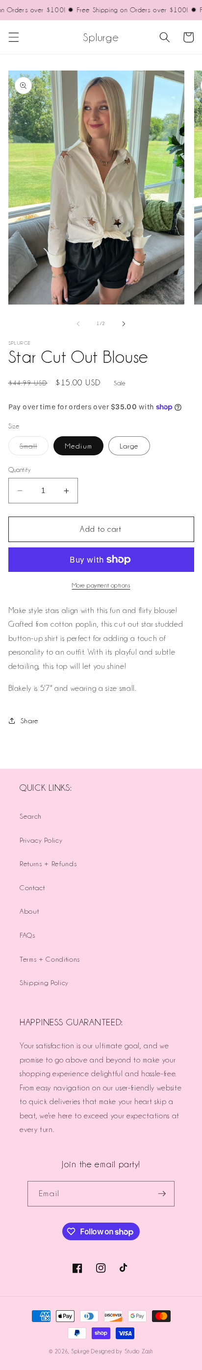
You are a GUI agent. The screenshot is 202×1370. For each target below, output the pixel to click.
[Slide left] (78, 323)
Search (31, 816)
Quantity (19, 469)
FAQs (27, 935)
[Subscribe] (162, 1193)
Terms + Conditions (50, 959)
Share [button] (30, 720)
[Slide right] (123, 323)
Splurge (80, 1351)
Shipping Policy (44, 982)
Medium (78, 445)
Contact (32, 887)
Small (34, 448)
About (29, 911)
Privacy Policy (41, 840)
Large (129, 445)
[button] (13, 37)
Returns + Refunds (48, 863)
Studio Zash (139, 1351)
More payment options (101, 585)
